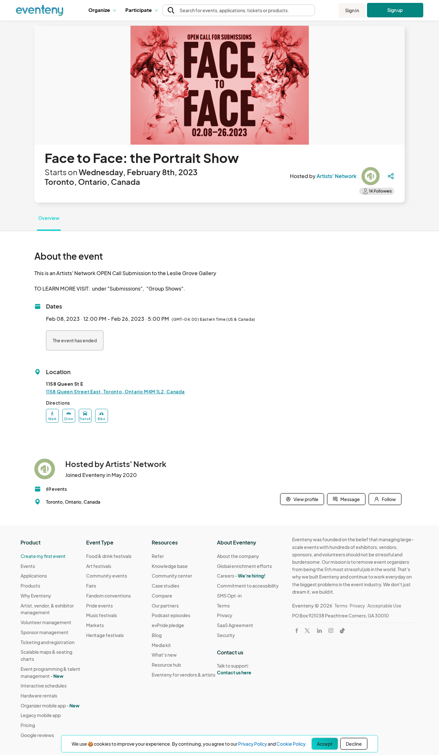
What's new (164, 655)
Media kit (161, 645)
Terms (223, 605)
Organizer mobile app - (50, 705)
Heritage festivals (105, 635)
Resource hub (166, 665)
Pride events (99, 605)
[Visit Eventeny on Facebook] (296, 630)
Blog (157, 635)
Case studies (165, 586)
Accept (325, 744)
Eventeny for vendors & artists (183, 675)
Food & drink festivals (108, 556)
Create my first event (43, 556)
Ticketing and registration (48, 642)
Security (226, 635)
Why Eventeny (36, 595)
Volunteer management (46, 622)
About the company (238, 556)
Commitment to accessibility (248, 586)
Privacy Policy (252, 744)
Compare (162, 595)
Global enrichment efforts (244, 566)
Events (28, 566)
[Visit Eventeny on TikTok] (342, 630)
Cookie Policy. (291, 744)
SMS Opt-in (229, 595)
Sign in (352, 10)
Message (350, 499)
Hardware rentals (39, 695)
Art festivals (98, 566)
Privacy (224, 615)
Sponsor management (44, 632)
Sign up (395, 10)
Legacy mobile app (41, 715)
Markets (95, 625)
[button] (102, 10)
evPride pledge (168, 625)
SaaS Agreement (235, 625)
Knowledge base (170, 566)
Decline (354, 744)
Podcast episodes (171, 615)
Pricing (28, 725)
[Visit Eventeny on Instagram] (331, 630)
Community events (106, 576)
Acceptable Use (384, 605)
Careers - (241, 576)
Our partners (165, 605)
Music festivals (101, 615)
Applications (34, 576)
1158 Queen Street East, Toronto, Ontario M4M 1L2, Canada (115, 391)
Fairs (91, 586)
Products (30, 586)
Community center (172, 576)
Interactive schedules (44, 685)
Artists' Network (336, 176)
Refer (158, 556)
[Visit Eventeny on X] (307, 630)
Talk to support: (234, 669)
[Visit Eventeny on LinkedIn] (319, 630)
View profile (305, 499)
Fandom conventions (108, 595)
